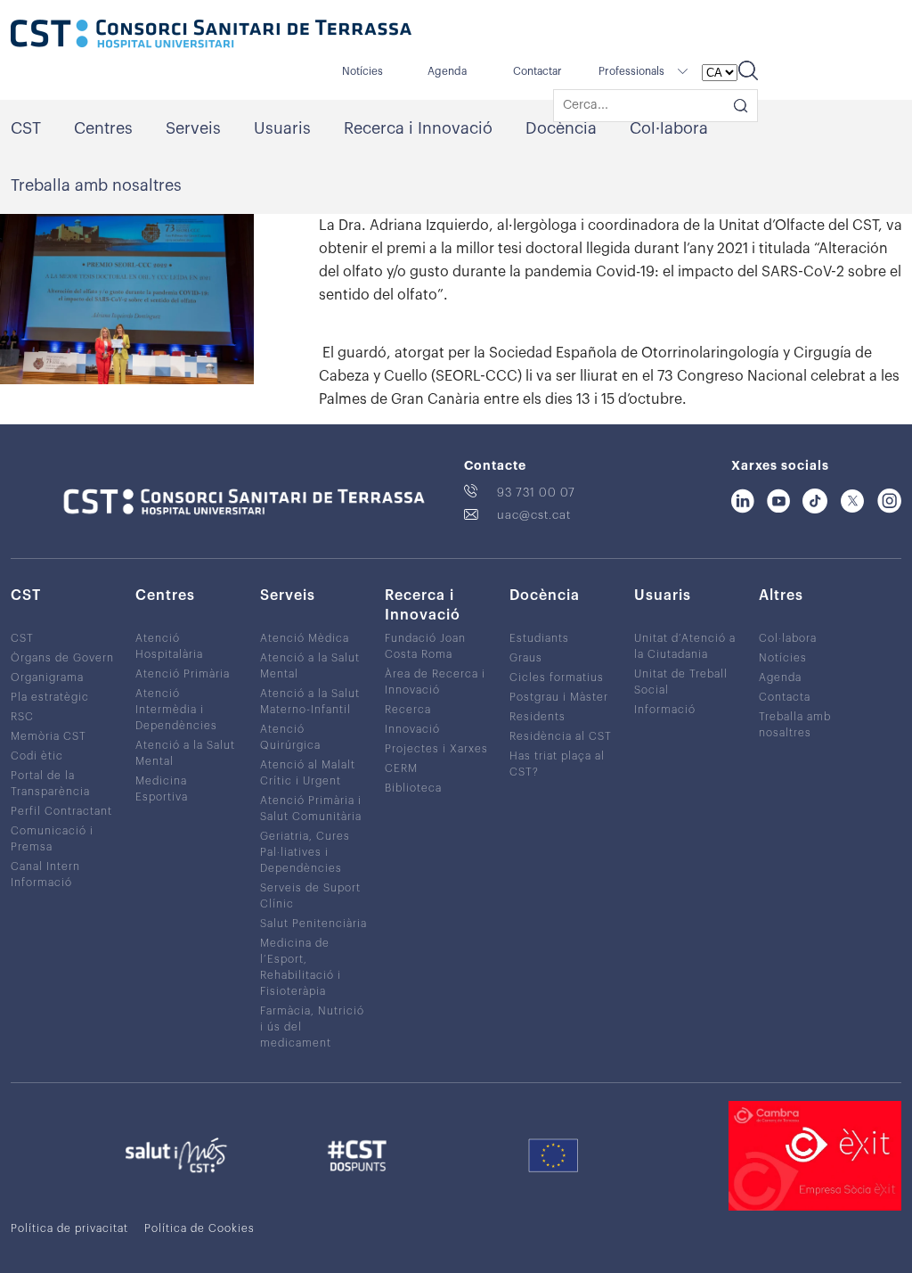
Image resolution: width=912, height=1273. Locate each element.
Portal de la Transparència (50, 783)
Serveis (193, 128)
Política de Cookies (199, 1228)
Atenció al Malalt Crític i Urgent (307, 773)
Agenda (447, 71)
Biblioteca (413, 788)
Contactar (537, 71)
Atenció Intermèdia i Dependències (176, 709)
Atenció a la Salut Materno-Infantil (310, 701)
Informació (665, 709)
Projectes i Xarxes (436, 748)
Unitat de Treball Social (681, 682)
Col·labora (669, 128)
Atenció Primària (182, 674)
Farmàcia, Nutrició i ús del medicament (312, 1027)
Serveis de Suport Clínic (310, 896)
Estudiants (539, 638)
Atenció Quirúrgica (290, 737)
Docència (561, 128)
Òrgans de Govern (62, 658)
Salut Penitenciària (313, 923)
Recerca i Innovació (418, 128)
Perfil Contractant (61, 811)
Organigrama (47, 677)
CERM (401, 768)
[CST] (211, 36)
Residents (537, 716)
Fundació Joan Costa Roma (425, 646)
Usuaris (282, 128)
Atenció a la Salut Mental (185, 753)
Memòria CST (48, 736)
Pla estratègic (50, 697)
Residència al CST (560, 736)
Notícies (362, 71)
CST (26, 128)
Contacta (784, 697)
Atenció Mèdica (304, 638)
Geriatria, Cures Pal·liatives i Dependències (305, 852)
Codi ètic (37, 756)
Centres (103, 128)
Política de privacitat (69, 1228)
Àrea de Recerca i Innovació (435, 682)
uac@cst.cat (534, 515)
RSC (22, 716)
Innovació (412, 729)
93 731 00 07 (536, 492)
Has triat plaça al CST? (557, 764)
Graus (525, 658)
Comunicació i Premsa (52, 838)
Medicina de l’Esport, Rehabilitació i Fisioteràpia (300, 967)
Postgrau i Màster (558, 697)
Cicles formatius (556, 677)
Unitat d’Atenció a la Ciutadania (685, 646)
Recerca (408, 709)
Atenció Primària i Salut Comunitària (311, 808)
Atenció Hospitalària (169, 646)
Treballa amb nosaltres (96, 185)
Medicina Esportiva (161, 789)
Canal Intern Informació (45, 874)
